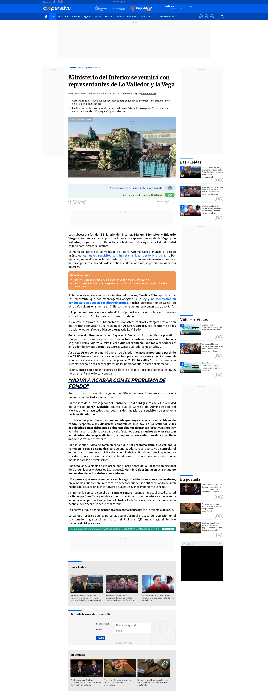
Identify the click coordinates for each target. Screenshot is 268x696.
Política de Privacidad (123, 643)
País (53, 16)
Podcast (120, 16)
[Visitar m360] (206, 18)
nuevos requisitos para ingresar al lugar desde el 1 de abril (128, 255)
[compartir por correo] (167, 202)
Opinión (109, 16)
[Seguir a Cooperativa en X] (58, 2)
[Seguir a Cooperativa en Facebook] (54, 2)
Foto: (72, 119)
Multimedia (132, 16)
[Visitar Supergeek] (212, 18)
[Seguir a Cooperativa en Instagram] (61, 2)
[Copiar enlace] (172, 202)
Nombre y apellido (104, 624)
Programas (146, 16)
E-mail (99, 629)
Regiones (87, 16)
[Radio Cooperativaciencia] (118, 8)
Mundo (98, 16)
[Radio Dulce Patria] (100, 8)
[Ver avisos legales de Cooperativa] (201, 18)
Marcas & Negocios (164, 16)
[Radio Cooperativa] (141, 8)
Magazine (63, 16)
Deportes (75, 16)
